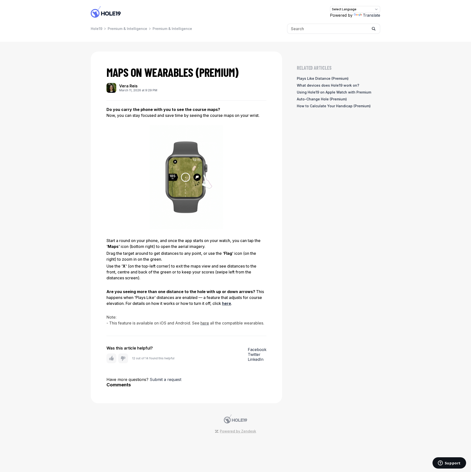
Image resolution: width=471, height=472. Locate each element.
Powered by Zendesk (238, 431)
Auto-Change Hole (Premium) (322, 99)
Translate (371, 15)
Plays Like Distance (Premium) (323, 78)
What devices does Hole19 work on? (328, 85)
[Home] (106, 12)
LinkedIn (255, 359)
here (226, 303)
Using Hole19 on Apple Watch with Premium (334, 92)
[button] (111, 358)
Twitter (254, 354)
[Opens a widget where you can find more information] (449, 463)
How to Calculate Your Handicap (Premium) (334, 106)
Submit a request (165, 379)
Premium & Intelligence (127, 29)
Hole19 (96, 29)
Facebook (257, 349)
